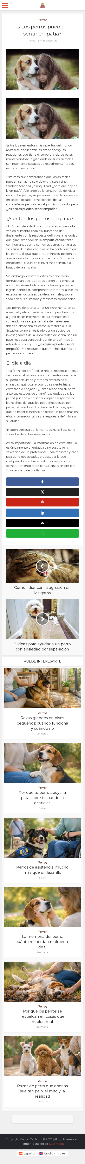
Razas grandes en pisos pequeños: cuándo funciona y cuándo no (42, 723)
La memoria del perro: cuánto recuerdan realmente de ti (42, 941)
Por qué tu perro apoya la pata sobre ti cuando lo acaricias (42, 797)
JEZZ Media (56, 1143)
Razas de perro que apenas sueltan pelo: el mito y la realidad (42, 1091)
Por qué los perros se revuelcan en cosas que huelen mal (42, 1016)
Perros (42, 20)
